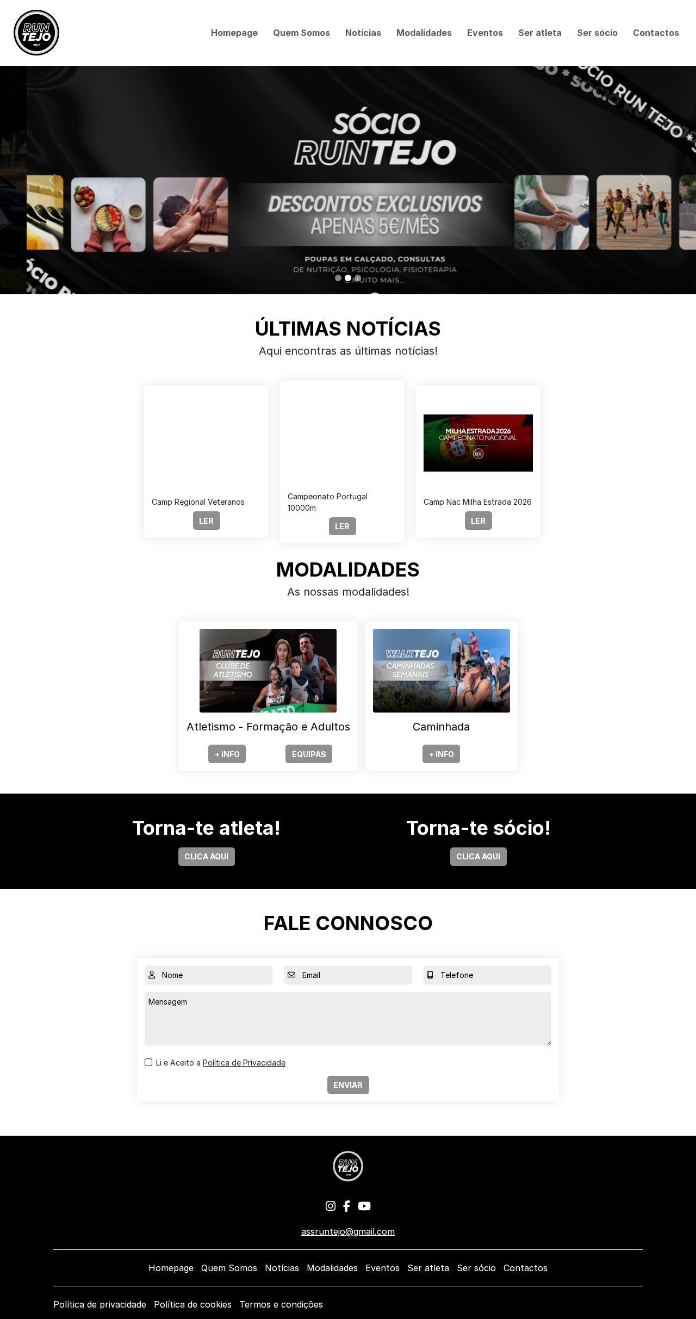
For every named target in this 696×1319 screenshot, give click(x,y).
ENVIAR (348, 1084)
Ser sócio (597, 32)
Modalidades (424, 32)
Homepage (234, 32)
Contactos (656, 32)
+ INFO (227, 754)
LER (206, 520)
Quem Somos (301, 32)
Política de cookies (193, 1304)
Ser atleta (540, 32)
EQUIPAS (309, 754)
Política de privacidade (99, 1304)
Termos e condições (281, 1304)
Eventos (485, 32)
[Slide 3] (358, 278)
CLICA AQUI (206, 856)
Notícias (363, 32)
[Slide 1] (338, 278)
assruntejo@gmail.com (348, 1231)
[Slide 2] (348, 278)
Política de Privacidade (244, 1062)
